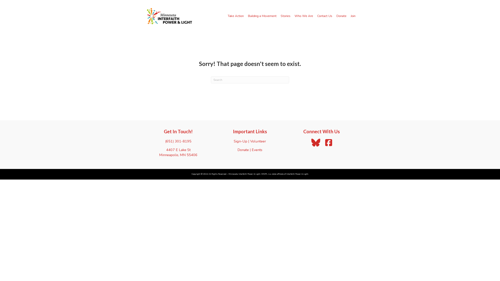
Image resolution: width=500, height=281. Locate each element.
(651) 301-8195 (178, 141)
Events (257, 150)
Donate (341, 16)
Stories (285, 16)
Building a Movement (262, 16)
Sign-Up (240, 141)
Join (353, 16)
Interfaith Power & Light (297, 174)
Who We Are (304, 16)
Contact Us (324, 16)
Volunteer (258, 141)
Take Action (236, 16)
